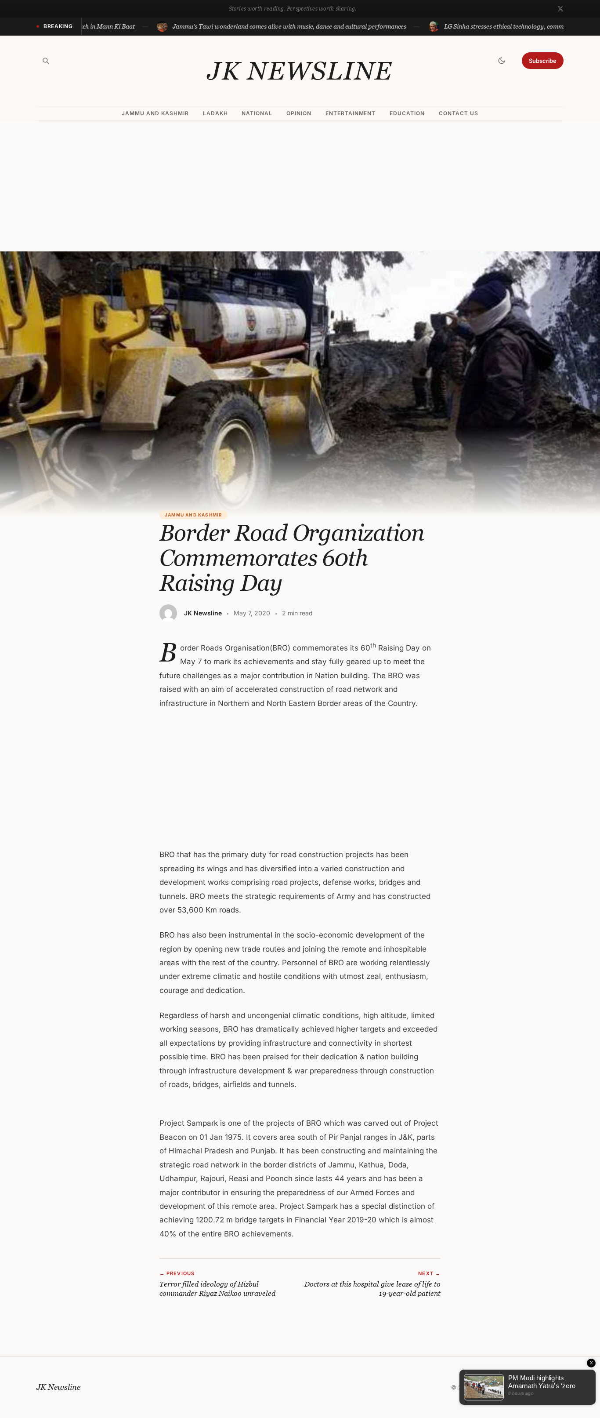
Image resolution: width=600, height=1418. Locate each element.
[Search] (45, 60)
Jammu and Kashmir (155, 113)
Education (407, 113)
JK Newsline (300, 70)
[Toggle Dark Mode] (501, 60)
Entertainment (350, 113)
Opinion (298, 113)
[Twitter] (560, 9)
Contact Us (458, 113)
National (257, 113)
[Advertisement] (300, 186)
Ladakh (215, 113)
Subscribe (543, 60)
